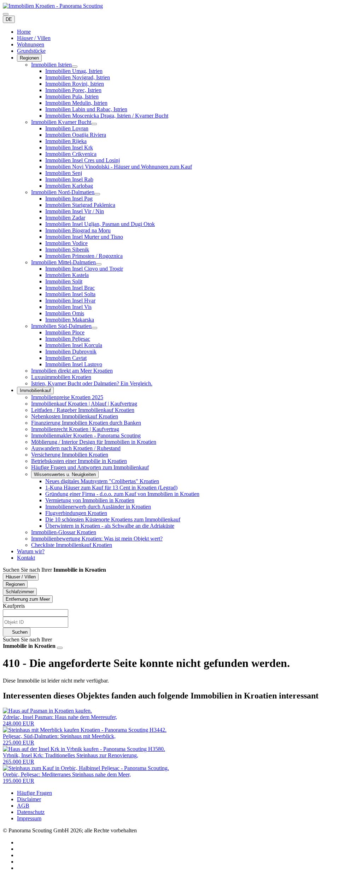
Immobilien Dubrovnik (71, 352)
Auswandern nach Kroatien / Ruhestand (76, 448)
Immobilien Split (63, 281)
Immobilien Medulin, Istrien (76, 103)
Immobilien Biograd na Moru (78, 230)
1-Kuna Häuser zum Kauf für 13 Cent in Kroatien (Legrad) (111, 488)
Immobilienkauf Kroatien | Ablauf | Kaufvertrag (84, 404)
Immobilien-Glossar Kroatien (63, 532)
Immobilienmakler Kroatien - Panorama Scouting (86, 435)
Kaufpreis (14, 606)
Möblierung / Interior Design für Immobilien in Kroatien (93, 442)
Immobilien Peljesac (67, 339)
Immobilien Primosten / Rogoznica (84, 256)
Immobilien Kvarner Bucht (61, 122)
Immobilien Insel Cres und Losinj (82, 160)
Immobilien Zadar (65, 218)
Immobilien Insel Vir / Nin (74, 211)
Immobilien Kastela (67, 275)
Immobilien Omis (64, 313)
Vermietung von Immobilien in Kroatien (89, 500)
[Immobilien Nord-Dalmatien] (97, 194)
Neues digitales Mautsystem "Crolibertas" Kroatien (102, 481)
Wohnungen (30, 44)
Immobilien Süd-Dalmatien (61, 326)
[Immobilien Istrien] (74, 67)
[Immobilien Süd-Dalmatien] (94, 328)
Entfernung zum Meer (28, 599)
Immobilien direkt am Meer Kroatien (72, 371)
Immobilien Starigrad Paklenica (80, 205)
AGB (23, 806)
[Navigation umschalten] (5, 14)
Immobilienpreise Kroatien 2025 (67, 397)
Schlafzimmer (20, 591)
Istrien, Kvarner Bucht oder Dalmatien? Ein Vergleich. (91, 383)
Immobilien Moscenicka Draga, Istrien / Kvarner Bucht (106, 116)
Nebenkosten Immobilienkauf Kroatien (74, 416)
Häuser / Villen (34, 38)
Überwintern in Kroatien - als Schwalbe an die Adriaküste (109, 526)
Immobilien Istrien (51, 65)
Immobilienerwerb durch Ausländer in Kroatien (98, 507)
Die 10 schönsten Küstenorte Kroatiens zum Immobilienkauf (112, 519)
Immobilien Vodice (66, 243)
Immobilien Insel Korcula (73, 345)
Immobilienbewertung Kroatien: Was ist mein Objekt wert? (97, 539)
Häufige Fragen (34, 793)
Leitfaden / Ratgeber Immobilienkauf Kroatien (82, 410)
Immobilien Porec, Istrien (73, 90)
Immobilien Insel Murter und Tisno (84, 237)
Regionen (29, 58)
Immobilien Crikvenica (71, 154)
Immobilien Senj (63, 173)
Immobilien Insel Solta (70, 294)
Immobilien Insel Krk (69, 148)
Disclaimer (29, 799)
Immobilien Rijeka (66, 141)
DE (9, 19)
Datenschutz (31, 812)
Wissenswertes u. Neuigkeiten (65, 474)
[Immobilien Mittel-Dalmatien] (98, 264)
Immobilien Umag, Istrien (74, 71)
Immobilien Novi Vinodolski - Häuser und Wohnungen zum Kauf (118, 167)
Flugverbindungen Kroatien (76, 513)
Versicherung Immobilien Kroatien (69, 455)
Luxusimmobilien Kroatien (61, 377)
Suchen (19, 632)
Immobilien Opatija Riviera (75, 135)
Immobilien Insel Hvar (70, 301)
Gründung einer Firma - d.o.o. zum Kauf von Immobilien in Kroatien (122, 494)
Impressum (29, 818)
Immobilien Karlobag (69, 186)
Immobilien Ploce (64, 332)
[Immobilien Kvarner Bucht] (94, 124)
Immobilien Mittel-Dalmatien (63, 262)
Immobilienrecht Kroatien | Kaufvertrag (75, 429)
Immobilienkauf (35, 390)
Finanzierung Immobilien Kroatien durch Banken (86, 423)
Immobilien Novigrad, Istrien (77, 77)
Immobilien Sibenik (67, 250)
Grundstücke (31, 51)
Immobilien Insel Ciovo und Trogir (84, 269)
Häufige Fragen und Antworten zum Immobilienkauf (90, 467)
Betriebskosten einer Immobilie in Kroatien (79, 461)
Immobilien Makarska (69, 320)
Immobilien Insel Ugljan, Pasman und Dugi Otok (100, 224)
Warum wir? (31, 551)
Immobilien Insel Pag (69, 199)
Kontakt (26, 558)
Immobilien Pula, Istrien (72, 97)
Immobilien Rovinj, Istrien (74, 84)
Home (24, 32)
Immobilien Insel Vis (68, 307)
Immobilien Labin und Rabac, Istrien (86, 109)
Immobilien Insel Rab (69, 179)
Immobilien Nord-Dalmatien (62, 192)
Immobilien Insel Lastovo (73, 364)
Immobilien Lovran (66, 128)
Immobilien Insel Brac (70, 288)
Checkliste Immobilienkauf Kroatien (71, 545)
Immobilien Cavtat (66, 358)
